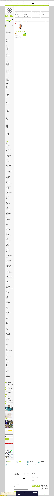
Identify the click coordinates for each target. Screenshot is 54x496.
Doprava (33, 480)
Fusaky (7, 262)
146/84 (7, 110)
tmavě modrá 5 (8, 77)
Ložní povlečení (7, 194)
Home (6, 371)
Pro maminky (7, 259)
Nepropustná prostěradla (8, 235)
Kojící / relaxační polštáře (8, 260)
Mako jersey (7, 201)
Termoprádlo (7, 327)
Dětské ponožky (7, 283)
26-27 (7, 85)
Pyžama (7, 324)
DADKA (7, 38)
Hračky (6, 364)
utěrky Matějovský (8, 176)
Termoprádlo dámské (8, 312)
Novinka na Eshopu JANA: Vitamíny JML (26, 475)
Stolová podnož (7, 156)
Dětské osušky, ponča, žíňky (9, 255)
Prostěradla (7, 354)
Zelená (7, 48)
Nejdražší (19, 21)
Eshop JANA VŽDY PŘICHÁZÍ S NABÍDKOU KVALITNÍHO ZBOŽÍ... (18, 473)
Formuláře (33, 479)
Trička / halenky (7, 306)
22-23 (7, 104)
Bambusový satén (8, 199)
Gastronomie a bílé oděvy (8, 334)
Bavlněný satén (7, 196)
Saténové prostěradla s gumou (9, 230)
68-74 (7, 132)
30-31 (7, 87)
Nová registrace (6, 440)
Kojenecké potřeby (8, 250)
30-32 (7, 89)
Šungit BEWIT (7, 166)
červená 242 (7, 80)
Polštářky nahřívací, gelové (8, 261)
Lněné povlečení (7, 208)
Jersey (7, 224)
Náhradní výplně (7, 241)
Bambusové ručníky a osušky (9, 192)
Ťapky (7, 291)
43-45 (7, 118)
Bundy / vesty (7, 303)
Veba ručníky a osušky (8, 188)
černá (7, 50)
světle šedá (7, 55)
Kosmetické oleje (8, 173)
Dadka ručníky (7, 187)
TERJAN (7, 43)
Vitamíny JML (7, 162)
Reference (33, 481)
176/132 (7, 96)
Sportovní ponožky (8, 285)
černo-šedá (7, 69)
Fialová (7, 49)
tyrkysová (7, 57)
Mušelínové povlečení (8, 206)
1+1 (6, 150)
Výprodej (7, 31)
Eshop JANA (7, 39)
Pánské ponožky (7, 282)
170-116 (7, 135)
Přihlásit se (15, 491)
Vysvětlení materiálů (34, 475)
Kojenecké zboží (7, 245)
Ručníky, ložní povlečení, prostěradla (9, 149)
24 (7, 120)
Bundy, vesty (7, 314)
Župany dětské (7, 322)
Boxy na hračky (7, 270)
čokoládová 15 (8, 81)
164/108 (7, 92)
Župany (7, 329)
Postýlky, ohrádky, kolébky (8, 264)
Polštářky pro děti (8, 243)
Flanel (6, 198)
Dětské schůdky (7, 256)
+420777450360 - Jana (17, 474)
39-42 (7, 117)
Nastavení (19, 494)
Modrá (7, 47)
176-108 (7, 136)
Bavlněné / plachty (8, 228)
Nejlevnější (16, 21)
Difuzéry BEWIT (7, 167)
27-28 (7, 101)
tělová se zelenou (8, 65)
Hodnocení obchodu (34, 471)
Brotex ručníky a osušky (8, 186)
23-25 (7, 102)
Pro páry (7, 374)
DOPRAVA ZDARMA (8, 32)
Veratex (7, 217)
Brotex (7, 215)
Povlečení (7, 355)
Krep (6, 197)
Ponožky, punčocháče (8, 157)
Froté (6, 223)
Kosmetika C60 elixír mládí (9, 170)
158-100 (7, 133)
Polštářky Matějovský (8, 219)
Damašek (7, 204)
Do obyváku (7, 370)
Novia (7, 41)
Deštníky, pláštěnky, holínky (9, 276)
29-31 (7, 97)
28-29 (7, 86)
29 (7, 124)
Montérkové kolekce (8, 333)
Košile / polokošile (8, 304)
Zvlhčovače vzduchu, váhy (8, 271)
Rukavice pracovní (8, 338)
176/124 (7, 95)
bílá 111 (7, 73)
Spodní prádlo (7, 301)
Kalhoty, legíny (7, 318)
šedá (7, 56)
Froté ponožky (7, 293)
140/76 (7, 109)
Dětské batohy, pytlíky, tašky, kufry (9, 272)
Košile (7, 313)
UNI (6, 328)
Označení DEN (33, 474)
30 (7, 125)
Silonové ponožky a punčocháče (9, 280)
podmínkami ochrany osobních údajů (23, 490)
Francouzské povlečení (8, 209)
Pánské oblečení (7, 296)
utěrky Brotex (7, 177)
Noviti (7, 42)
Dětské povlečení (8, 353)
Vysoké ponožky (8, 287)
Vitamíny (7, 159)
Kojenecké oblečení (8, 249)
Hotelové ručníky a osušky (8, 185)
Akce (6, 151)
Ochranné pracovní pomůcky (9, 350)
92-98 (7, 128)
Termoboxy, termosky (8, 275)
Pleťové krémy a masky (9, 172)
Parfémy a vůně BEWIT (8, 165)
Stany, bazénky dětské (8, 269)
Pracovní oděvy (7, 332)
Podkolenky (7, 292)
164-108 (7, 134)
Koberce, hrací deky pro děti (9, 267)
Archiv (24, 478)
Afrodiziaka (7, 377)
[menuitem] (6, 5)
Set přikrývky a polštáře (8, 240)
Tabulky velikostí (33, 473)
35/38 (7, 113)
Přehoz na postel (7, 220)
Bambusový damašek (8, 203)
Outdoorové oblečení (8, 359)
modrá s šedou (8, 64)
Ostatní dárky (7, 358)
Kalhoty (7, 344)
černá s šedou (8, 63)
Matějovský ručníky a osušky (9, 183)
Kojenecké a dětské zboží (8, 155)
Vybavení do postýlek (8, 251)
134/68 (7, 108)
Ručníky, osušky (7, 154)
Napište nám (33, 472)
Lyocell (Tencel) (7, 207)
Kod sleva (7, 33)
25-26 (7, 100)
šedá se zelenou (8, 66)
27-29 (7, 88)
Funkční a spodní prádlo (8, 348)
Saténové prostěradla (8, 229)
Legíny (7, 309)
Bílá (7, 46)
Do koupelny (7, 367)
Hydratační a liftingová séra (9, 171)
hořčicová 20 (8, 82)
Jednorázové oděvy (8, 335)
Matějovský (7, 214)
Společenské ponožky (8, 290)
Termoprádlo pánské (8, 302)
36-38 (7, 116)
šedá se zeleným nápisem (9, 70)
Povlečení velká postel (8, 213)
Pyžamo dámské (8, 311)
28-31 (7, 112)
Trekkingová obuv (8, 361)
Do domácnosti (7, 365)
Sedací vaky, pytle (8, 266)
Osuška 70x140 (7, 180)
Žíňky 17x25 (7, 191)
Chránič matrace (7, 234)
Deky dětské (7, 248)
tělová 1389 (7, 61)
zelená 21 (7, 74)
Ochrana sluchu (7, 337)
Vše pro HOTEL (7, 351)
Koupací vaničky (7, 254)
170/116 (7, 93)
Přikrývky (7, 239)
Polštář (7, 238)
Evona (7, 40)
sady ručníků (7, 182)
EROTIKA (6, 372)
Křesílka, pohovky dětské (8, 265)
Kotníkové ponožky (8, 286)
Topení (32, 476)
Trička (7, 297)
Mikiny (7, 298)
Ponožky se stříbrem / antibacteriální (9, 288)
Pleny (6, 246)
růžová (7, 58)
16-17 (7, 105)
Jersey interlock (7, 222)
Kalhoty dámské (7, 308)
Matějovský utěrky (8, 193)
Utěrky (7, 175)
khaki (7, 71)
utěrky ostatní (7, 178)
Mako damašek (7, 202)
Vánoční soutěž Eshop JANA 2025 (26, 473)
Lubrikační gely (7, 375)
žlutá (7, 54)
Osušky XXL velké (8, 181)
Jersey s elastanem (8, 225)
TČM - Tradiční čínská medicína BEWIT (9, 164)
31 (7, 126)
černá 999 (7, 72)
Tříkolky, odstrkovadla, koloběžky (9, 277)
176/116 (7, 94)
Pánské (7, 340)
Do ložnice (7, 366)
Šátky (6, 330)
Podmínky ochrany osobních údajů (35, 477)
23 (7, 119)
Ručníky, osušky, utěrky (8, 356)
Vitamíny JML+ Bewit (7, 161)
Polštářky (7, 212)
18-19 (7, 103)
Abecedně (27, 21)
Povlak (7, 218)
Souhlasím (35, 492)
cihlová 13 (7, 79)
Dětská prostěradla (8, 236)
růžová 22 (7, 78)
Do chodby (7, 369)
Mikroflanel (7, 227)
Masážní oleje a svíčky (8, 376)
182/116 (7, 111)
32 (7, 127)
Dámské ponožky (8, 281)
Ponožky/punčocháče (8, 319)
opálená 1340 (8, 62)
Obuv (6, 349)
